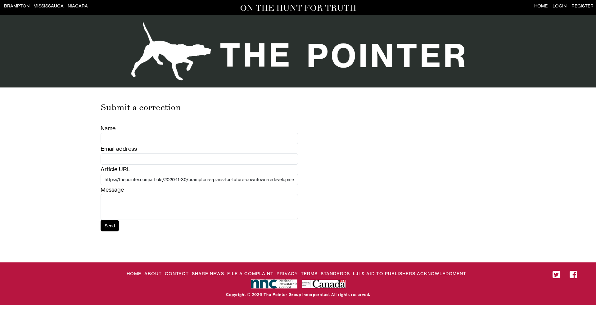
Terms (309, 273)
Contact (177, 273)
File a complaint (250, 273)
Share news (208, 273)
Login (560, 5)
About (153, 273)
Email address (119, 148)
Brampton (16, 5)
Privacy (287, 273)
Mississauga (49, 5)
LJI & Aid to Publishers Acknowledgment (409, 273)
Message (112, 189)
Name (108, 128)
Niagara (78, 5)
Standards (335, 273)
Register (582, 5)
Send (110, 225)
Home (541, 5)
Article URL (115, 169)
